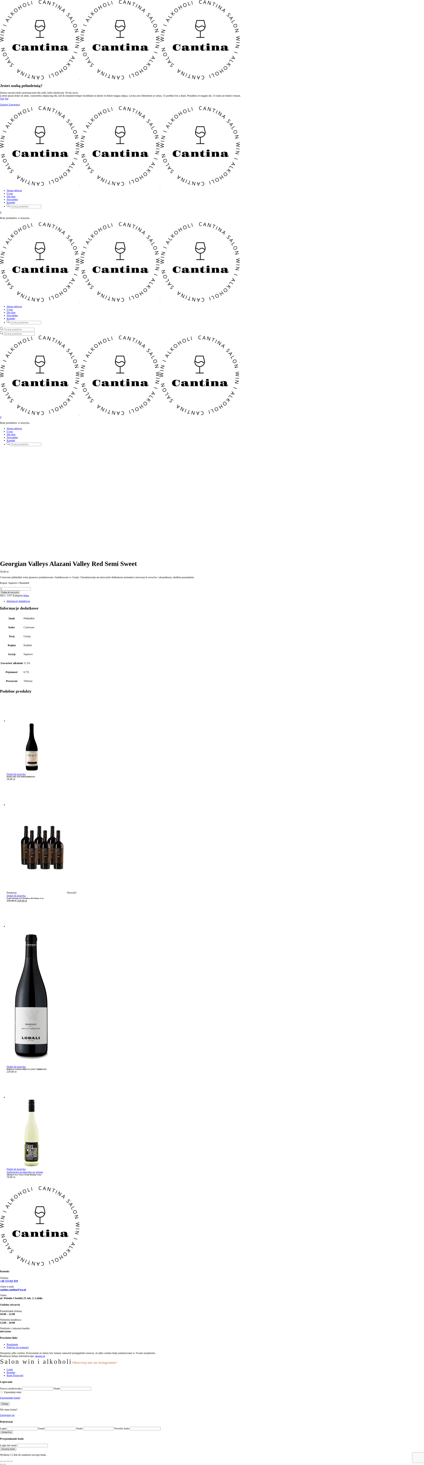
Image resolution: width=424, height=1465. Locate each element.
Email (41, 1428)
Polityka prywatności (18, 1347)
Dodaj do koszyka (10, 592)
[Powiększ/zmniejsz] (1, 1461)
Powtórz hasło (121, 1428)
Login (3, 1428)
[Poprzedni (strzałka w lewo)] (1, 1464)
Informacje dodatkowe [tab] (18, 601)
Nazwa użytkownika (11, 1388)
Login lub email (8, 1445)
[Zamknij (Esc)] (11, 1461)
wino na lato (20, 1172)
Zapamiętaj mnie (12, 1392)
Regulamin (12, 1344)
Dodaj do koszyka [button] (16, 774)
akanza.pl (40, 1356)
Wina (26, 595)
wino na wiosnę (34, 1172)
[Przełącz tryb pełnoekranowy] (4, 1461)
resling (10, 1172)
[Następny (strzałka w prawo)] (4, 1464)
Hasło (57, 1388)
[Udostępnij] (8, 1461)
